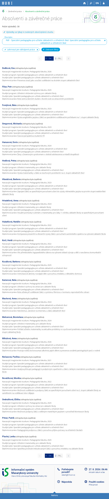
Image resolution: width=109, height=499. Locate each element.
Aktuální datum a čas (97, 472)
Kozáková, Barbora (11, 261)
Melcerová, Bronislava (12, 317)
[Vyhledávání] (91, 3)
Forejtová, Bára (9, 105)
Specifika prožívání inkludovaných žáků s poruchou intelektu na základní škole (50, 448)
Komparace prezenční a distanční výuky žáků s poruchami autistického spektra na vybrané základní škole (61, 234)
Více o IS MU (16, 476)
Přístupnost (93, 485)
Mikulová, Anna (9, 338)
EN (97, 3)
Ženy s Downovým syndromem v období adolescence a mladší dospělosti (48, 154)
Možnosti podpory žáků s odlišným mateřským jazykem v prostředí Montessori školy (53, 411)
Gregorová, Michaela (12, 123)
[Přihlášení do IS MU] (103, 3)
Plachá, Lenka (8, 436)
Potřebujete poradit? (68, 470)
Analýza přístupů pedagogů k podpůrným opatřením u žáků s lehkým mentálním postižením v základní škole (53, 370)
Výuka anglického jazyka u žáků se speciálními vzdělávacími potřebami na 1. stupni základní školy (58, 117)
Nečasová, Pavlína (11, 357)
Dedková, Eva (8, 68)
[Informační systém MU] (3, 11)
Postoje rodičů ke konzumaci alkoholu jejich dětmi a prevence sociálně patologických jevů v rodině (58, 350)
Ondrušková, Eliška (11, 399)
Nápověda (67, 482)
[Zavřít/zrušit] (105, 40)
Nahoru (54, 495)
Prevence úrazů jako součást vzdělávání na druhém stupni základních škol (48, 80)
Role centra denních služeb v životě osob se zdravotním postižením (45, 99)
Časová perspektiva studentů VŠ (31, 136)
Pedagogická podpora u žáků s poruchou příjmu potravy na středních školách (50, 430)
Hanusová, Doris (10, 142)
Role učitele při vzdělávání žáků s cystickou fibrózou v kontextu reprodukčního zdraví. (53, 292)
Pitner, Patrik (8, 418)
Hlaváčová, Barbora (11, 179)
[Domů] (84, 3)
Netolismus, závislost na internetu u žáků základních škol (41, 310)
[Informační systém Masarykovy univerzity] (7, 3)
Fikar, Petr (7, 86)
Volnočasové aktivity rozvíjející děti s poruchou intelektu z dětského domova (49, 273)
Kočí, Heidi (7, 240)
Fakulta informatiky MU (38, 476)
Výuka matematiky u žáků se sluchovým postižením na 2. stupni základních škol (50, 173)
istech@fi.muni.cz (68, 475)
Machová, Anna (9, 298)
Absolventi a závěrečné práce (37, 11)
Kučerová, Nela (9, 280)
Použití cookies (96, 482)
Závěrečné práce (15, 11)
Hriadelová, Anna (10, 200)
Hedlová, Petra (9, 160)
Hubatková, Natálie (11, 221)
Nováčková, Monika (11, 378)
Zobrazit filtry (52, 49)
